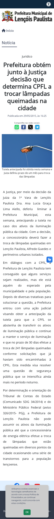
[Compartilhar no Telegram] (37, 127)
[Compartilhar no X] (30, 127)
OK (27, 512)
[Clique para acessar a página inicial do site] (27, 16)
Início (9, 31)
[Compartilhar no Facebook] (23, 127)
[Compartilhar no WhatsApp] (17, 127)
